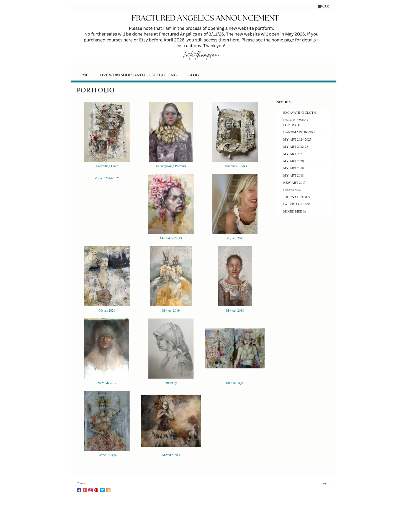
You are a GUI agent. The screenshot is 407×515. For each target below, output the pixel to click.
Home (82, 75)
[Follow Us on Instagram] (91, 489)
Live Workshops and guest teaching (138, 75)
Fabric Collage (107, 454)
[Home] (203, 36)
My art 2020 (107, 310)
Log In (325, 483)
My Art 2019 (171, 310)
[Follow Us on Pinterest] (97, 489)
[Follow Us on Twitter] (103, 489)
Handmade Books (235, 166)
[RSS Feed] (109, 489)
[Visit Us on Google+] (85, 489)
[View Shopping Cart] (319, 6)
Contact (81, 483)
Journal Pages (235, 382)
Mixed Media (171, 454)
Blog (193, 75)
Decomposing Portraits (171, 166)
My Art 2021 (235, 238)
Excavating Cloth (107, 166)
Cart (326, 6)
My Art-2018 (235, 310)
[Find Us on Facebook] (80, 489)
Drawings (170, 382)
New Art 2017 (107, 382)
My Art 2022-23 (171, 238)
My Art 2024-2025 (107, 178)
